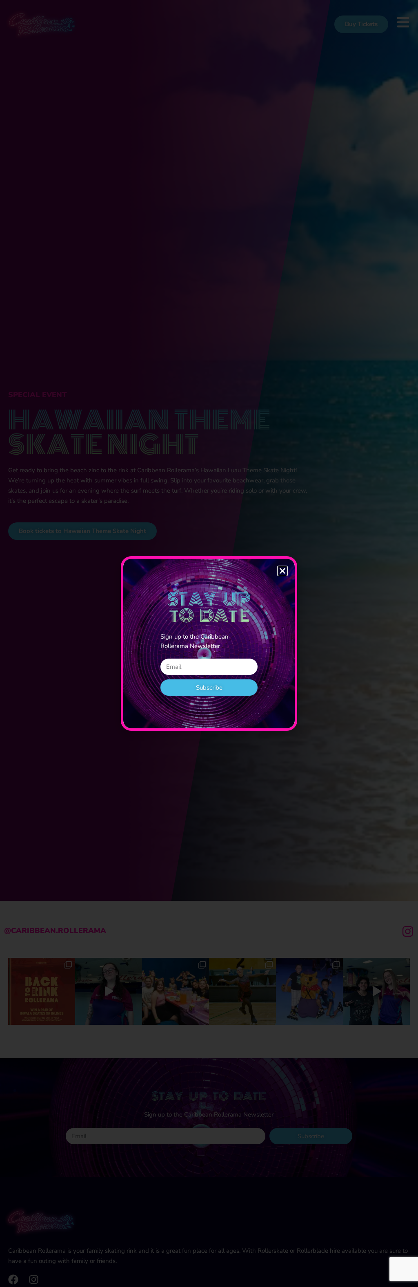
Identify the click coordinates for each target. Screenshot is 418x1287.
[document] (209, 643)
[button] (282, 571)
